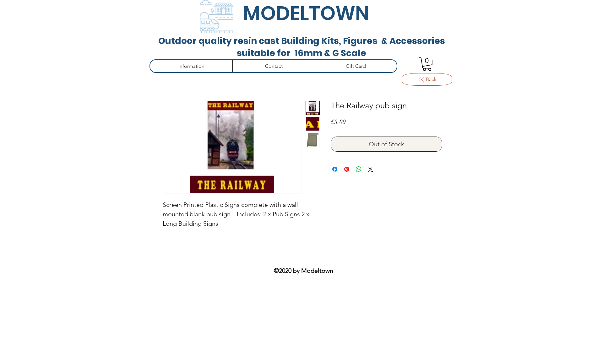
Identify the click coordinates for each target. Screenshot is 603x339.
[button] (427, 64)
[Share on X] (370, 169)
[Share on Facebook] (335, 169)
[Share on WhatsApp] (358, 169)
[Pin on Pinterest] (346, 169)
